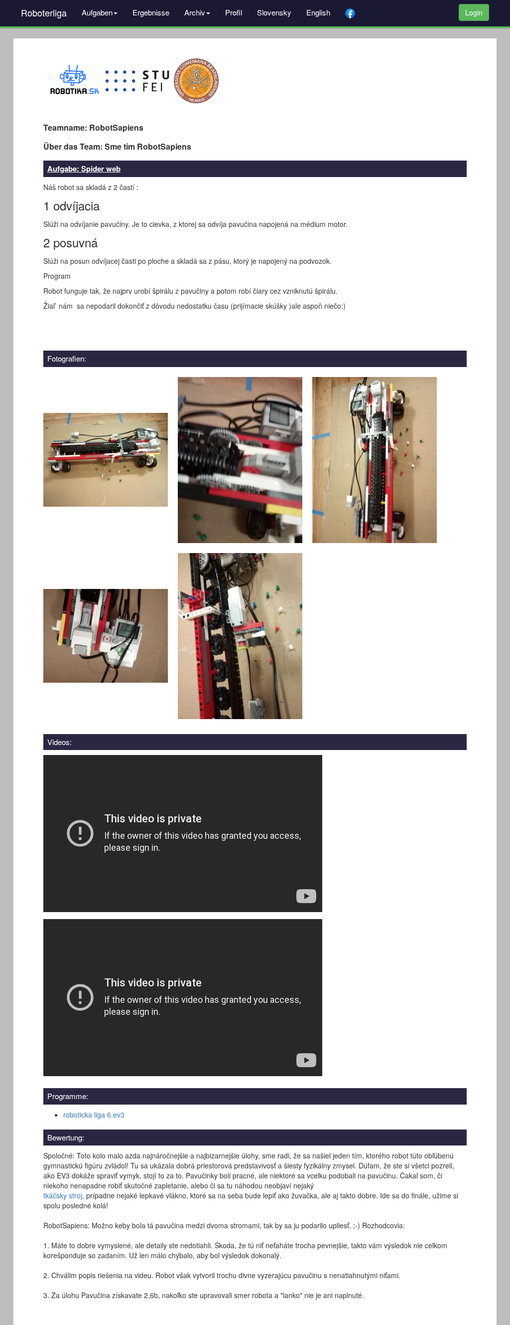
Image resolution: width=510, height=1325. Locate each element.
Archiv (194, 12)
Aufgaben (97, 12)
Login (474, 12)
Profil (233, 12)
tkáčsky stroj (62, 1195)
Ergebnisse (150, 12)
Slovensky (274, 12)
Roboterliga (44, 12)
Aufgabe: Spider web (84, 168)
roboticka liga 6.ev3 (94, 1115)
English (318, 12)
